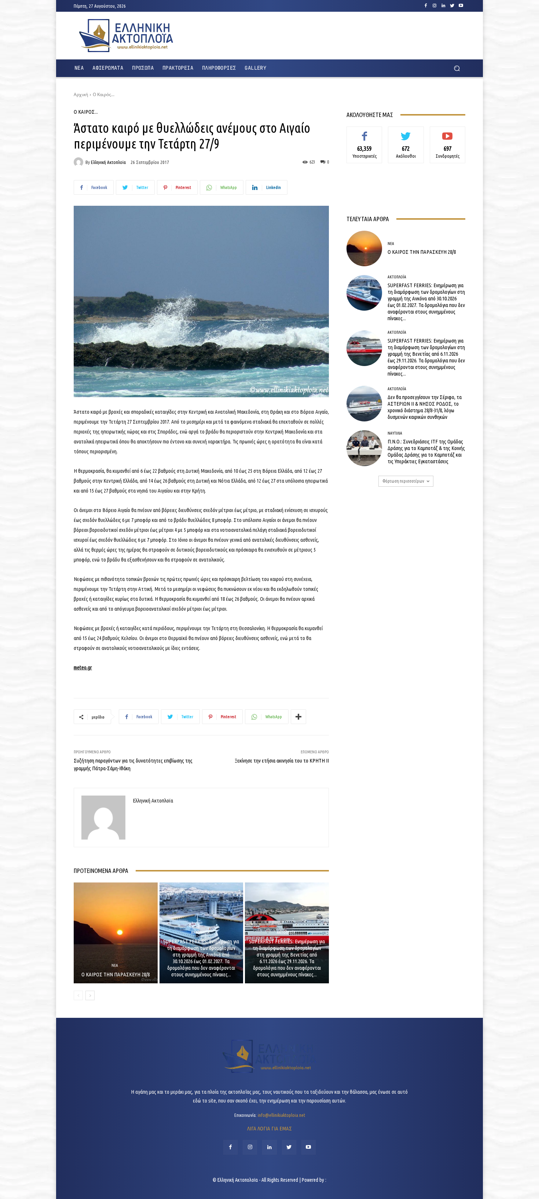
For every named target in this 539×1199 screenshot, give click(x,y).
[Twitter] (452, 5)
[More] (298, 716)
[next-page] (90, 995)
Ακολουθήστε (406, 132)
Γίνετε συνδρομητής (447, 135)
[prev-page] (78, 995)
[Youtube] (460, 5)
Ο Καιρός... (103, 94)
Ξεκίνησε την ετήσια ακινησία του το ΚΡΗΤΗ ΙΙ (282, 760)
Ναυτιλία (395, 433)
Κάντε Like (364, 132)
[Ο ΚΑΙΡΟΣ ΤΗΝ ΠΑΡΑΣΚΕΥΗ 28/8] (116, 932)
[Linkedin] (443, 5)
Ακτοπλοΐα (200, 933)
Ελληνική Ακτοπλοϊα (108, 162)
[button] (456, 68)
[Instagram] (434, 5)
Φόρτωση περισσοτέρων (403, 481)
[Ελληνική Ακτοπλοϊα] (79, 162)
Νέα (114, 966)
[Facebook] (425, 5)
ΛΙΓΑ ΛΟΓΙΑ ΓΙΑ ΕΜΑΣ (269, 1128)
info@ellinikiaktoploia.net (281, 1115)
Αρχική (81, 94)
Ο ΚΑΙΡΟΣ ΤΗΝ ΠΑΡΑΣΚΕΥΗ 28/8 (115, 974)
